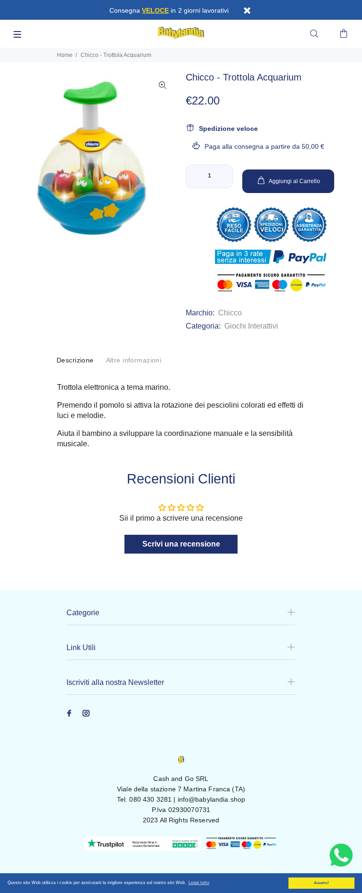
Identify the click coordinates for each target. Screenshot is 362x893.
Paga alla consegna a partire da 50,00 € (264, 146)
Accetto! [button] (321, 883)
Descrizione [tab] (75, 360)
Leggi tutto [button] (199, 882)
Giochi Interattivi (251, 326)
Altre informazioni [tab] (134, 360)
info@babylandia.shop (212, 799)
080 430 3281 (150, 799)
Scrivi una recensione (181, 544)
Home (65, 55)
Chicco (230, 313)
